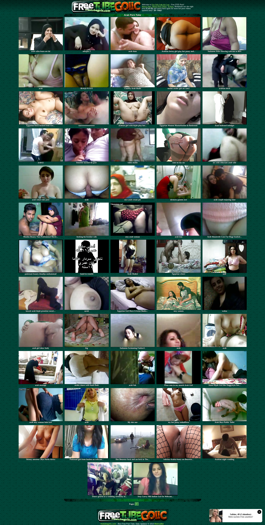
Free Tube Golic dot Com (160, 5)
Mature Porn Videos (159, 7)
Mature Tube (146, 7)
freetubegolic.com (108, 524)
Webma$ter (159, 524)
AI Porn (170, 7)
